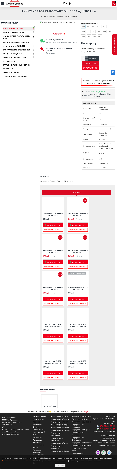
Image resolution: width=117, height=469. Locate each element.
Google (85, 411)
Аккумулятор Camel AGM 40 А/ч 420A (53, 214)
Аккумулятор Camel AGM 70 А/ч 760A (53, 251)
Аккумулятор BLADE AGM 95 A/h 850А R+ (78, 362)
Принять (61, 465)
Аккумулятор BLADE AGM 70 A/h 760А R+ (78, 325)
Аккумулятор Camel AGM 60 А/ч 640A (78, 214)
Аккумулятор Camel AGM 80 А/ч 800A (78, 251)
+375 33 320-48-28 (107, 428)
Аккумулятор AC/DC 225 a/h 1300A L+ (78, 288)
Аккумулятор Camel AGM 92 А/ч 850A (53, 288)
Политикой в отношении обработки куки (17, 461)
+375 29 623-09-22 (107, 426)
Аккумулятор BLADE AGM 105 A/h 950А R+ (53, 325)
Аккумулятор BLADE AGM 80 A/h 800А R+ (53, 362)
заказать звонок (115, 44)
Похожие (77, 192)
